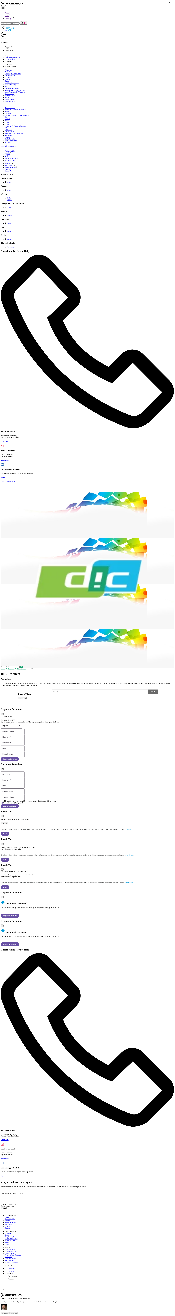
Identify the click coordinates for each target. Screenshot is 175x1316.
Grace (7, 122)
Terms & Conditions (11, 1262)
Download (4, 823)
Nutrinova (8, 137)
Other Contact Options (8, 481)
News (7, 1242)
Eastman (7, 120)
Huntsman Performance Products (15, 126)
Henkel (7, 124)
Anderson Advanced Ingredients (15, 110)
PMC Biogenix (10, 139)
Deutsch (9, 223)
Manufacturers (21, 669)
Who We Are (9, 1224)
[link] (9, 1268)
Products (8, 13)
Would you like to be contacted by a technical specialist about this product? (28, 801)
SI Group (8, 142)
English (9, 182)
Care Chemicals (10, 75)
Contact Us (8, 1233)
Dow (6, 117)
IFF (6, 128)
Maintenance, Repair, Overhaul (15, 90)
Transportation (9, 99)
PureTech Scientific (11, 141)
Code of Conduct (10, 1249)
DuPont (7, 119)
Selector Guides (10, 1240)
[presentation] (11, 1276)
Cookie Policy (9, 1253)
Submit (4, 1208)
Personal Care (9, 94)
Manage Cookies (10, 1258)
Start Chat (14, 1313)
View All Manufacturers (8, 146)
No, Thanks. (5, 1313)
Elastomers (8, 79)
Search (153, 692)
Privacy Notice (129, 829)
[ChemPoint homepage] (3, 5)
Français (9, 215)
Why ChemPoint (10, 1222)
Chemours (8, 113)
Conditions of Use (11, 1251)
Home (3, 669)
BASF (7, 111)
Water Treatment (10, 101)
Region (3, 1206)
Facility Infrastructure (12, 83)
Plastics (7, 97)
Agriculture (8, 72)
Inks (6, 86)
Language (4, 1204)
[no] (2, 803)
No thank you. (7, 803)
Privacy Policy (9, 1260)
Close (5, 834)
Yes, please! (19, 803)
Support (7, 1235)
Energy (7, 81)
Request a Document (10, 916)
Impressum (8, 1257)
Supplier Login (9, 1237)
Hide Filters (22, 698)
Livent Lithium (9, 131)
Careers (7, 1228)
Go (21, 667)
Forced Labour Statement (13, 1255)
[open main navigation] (3, 7)
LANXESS (8, 130)
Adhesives (8, 70)
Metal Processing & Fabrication (15, 92)
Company (8, 18)
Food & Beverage (10, 85)
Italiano (9, 231)
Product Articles (10, 1219)
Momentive (8, 135)
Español (9, 200)
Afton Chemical (10, 108)
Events (7, 1244)
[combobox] (100, 692)
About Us (8, 1226)
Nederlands (10, 247)
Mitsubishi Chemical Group (14, 133)
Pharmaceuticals (10, 96)
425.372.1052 (9, 28)
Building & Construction (13, 74)
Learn (7, 16)
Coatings (8, 77)
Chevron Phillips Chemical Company (17, 115)
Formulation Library (11, 1239)
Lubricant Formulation (12, 88)
